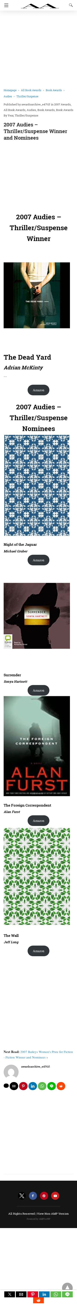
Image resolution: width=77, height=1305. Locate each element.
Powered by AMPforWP (38, 1219)
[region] (38, 176)
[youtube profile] (55, 1195)
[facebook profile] (33, 1195)
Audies (8, 96)
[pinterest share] (23, 1086)
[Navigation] (5, 5)
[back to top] (67, 1288)
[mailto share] (14, 1086)
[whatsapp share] (42, 1086)
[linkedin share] (32, 1086)
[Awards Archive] (40, 4)
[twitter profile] (22, 1195)
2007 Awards (62, 104)
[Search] (70, 5)
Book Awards (54, 90)
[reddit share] (61, 1086)
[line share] (51, 1086)
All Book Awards (31, 90)
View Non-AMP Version (53, 1214)
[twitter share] (6, 1086)
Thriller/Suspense (27, 96)
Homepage (10, 90)
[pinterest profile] (44, 1195)
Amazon (38, 390)
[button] (9, 1294)
